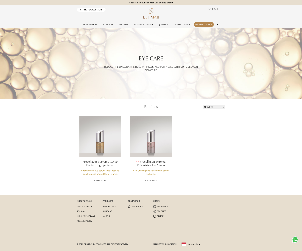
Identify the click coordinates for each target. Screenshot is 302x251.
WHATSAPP (137, 206)
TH (221, 9)
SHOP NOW (100, 180)
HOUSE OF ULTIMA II (143, 24)
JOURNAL (163, 24)
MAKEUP (123, 24)
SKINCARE (108, 24)
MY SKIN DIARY (203, 24)
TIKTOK (160, 216)
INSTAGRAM (162, 206)
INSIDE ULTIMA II (182, 24)
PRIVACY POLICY (84, 221)
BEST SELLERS (90, 24)
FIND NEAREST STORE (91, 9)
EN (210, 9)
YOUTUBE (161, 211)
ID (215, 9)
